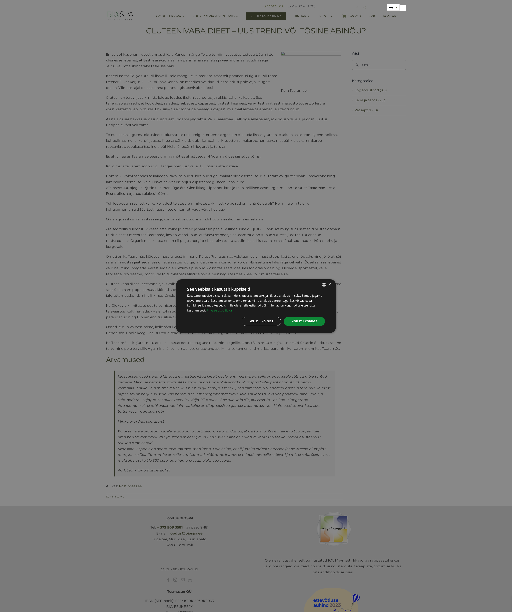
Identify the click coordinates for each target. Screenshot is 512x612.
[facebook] (357, 7)
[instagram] (364, 7)
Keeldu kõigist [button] (261, 321)
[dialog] (256, 306)
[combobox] (324, 284)
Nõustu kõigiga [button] (304, 321)
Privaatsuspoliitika (219, 310)
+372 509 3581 (274, 6)
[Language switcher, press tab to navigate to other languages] (393, 7)
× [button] (329, 284)
